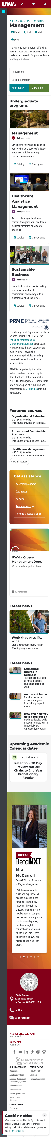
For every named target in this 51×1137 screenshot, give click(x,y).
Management (38, 21)
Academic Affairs (16, 1075)
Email (17, 32)
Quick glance (39, 165)
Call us (18, 1010)
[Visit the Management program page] (29, 119)
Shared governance (17, 1093)
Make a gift (37, 87)
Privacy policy (17, 1131)
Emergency (14, 1108)
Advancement (15, 1089)
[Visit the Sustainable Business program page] (29, 255)
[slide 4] (31, 957)
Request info (18, 71)
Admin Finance (15, 1085)
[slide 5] (34, 957)
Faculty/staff (35, 1071)
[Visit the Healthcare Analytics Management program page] (29, 182)
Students (33, 1075)
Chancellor (13, 1071)
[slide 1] (20, 957)
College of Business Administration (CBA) (25, 21)
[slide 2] (24, 957)
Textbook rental (23, 506)
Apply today (18, 87)
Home (14, 21)
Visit (39, 32)
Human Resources (37, 1079)
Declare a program (21, 79)
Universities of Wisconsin (15, 1098)
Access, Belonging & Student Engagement (17, 1080)
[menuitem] (18, 1072)
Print (16, 39)
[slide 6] (38, 957)
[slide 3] (27, 957)
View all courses (19, 461)
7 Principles (32, 388)
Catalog (21, 165)
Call (28, 32)
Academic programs (26, 484)
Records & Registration (27, 513)
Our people (21, 491)
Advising (20, 499)
